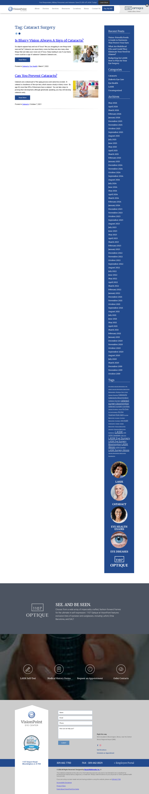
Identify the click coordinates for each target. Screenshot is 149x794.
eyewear (117, 423)
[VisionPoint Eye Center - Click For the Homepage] (18, 9)
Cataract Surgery (114, 401)
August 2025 (114, 136)
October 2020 (114, 348)
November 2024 (115, 169)
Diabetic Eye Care (116, 79)
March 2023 (113, 242)
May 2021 (112, 322)
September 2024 (115, 176)
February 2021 (114, 333)
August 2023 (114, 224)
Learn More (104, 2)
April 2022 (113, 282)
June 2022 (112, 275)
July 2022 (112, 271)
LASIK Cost (123, 435)
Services (55, 9)
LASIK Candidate (114, 435)
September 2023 (115, 220)
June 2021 (112, 319)
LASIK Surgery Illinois (118, 450)
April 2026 (113, 106)
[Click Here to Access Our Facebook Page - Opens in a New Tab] (98, 745)
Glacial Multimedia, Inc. (92, 769)
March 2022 (113, 286)
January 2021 (114, 337)
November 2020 (115, 344)
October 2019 (114, 374)
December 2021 (115, 297)
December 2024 (115, 165)
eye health (124, 421)
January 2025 (114, 161)
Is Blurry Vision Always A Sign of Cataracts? (49, 40)
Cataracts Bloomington (118, 398)
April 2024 (113, 194)
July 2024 (112, 183)
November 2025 (115, 125)
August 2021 (114, 311)
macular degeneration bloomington (117, 453)
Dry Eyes (125, 409)
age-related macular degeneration (116, 386)
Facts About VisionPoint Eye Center (68, 789)
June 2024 (112, 187)
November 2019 (115, 370)
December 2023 (115, 209)
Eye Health (33, 66)
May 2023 (112, 234)
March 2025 (113, 154)
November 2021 (115, 300)
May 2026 (112, 103)
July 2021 (112, 315)
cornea (120, 409)
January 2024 (114, 205)
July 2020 (112, 359)
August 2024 (114, 180)
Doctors (46, 9)
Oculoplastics (111, 456)
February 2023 (114, 245)
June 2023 (112, 231)
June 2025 (112, 143)
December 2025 (115, 121)
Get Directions (101, 750)
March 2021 (113, 330)
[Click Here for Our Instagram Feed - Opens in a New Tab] (101, 745)
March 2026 (113, 110)
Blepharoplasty (112, 392)
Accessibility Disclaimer (64, 782)
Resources (66, 9)
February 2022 (114, 289)
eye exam (117, 418)
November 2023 (115, 213)
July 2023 (112, 227)
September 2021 (115, 308)
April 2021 (112, 326)
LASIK (111, 87)
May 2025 (112, 147)
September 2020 (115, 352)
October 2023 (114, 216)
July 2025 (112, 139)
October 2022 (114, 260)
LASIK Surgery (120, 447)
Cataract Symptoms (113, 409)
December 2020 (115, 341)
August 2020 (114, 355)
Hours (86, 9)
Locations (77, 9)
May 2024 (112, 191)
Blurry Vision (124, 392)
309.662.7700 (64, 763)
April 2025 (113, 150)
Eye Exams (117, 421)
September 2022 (115, 264)
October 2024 (114, 172)
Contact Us (96, 9)
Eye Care (120, 415)
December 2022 (115, 253)
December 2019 (115, 366)
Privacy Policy (61, 786)
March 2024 (113, 198)
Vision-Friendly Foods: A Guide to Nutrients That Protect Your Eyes (118, 40)
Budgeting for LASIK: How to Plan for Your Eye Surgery (118, 60)
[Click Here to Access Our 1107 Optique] (119, 561)
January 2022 (114, 293)
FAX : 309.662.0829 (92, 763)
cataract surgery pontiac (119, 406)
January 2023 (114, 249)
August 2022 (114, 267)
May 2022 (112, 278)
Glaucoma (111, 429)
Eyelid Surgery (111, 423)
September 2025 (115, 132)
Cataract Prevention (113, 395)
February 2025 (114, 158)
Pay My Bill (108, 9)
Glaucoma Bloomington (120, 429)
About (37, 9)
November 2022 (115, 256)
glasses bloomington (120, 426)
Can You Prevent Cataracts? (36, 76)
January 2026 (114, 117)
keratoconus (111, 432)
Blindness (118, 392)
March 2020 (113, 363)
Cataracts (25, 66)
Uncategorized (115, 90)
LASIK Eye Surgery (119, 438)
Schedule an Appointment (105, 753)
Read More (22, 60)
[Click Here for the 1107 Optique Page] (134, 8)
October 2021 (114, 304)
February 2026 (114, 114)
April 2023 (113, 238)
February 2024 (114, 202)
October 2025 (114, 128)
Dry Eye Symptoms (113, 412)
